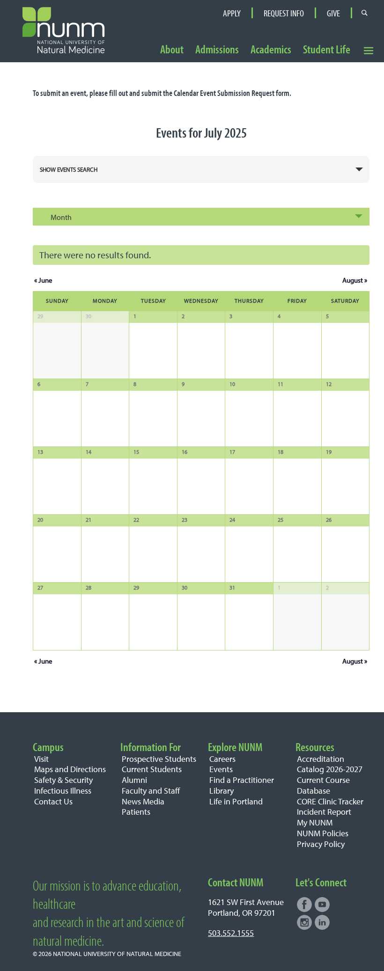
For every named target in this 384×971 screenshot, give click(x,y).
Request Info (284, 13)
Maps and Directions (70, 769)
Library (221, 790)
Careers (222, 758)
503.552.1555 (231, 932)
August (354, 280)
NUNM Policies (322, 833)
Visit (41, 758)
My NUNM (314, 822)
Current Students (152, 769)
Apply (232, 13)
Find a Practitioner (241, 779)
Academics (271, 49)
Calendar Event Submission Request (224, 93)
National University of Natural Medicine (117, 953)
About (172, 49)
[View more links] (368, 50)
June (43, 280)
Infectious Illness (62, 790)
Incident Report (324, 811)
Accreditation (320, 758)
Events (221, 769)
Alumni (134, 779)
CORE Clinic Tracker (330, 801)
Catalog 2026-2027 (329, 769)
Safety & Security (63, 779)
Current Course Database (323, 785)
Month (61, 217)
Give (333, 13)
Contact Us (53, 801)
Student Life (326, 49)
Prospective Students (159, 758)
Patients (136, 811)
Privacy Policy (321, 844)
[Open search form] (364, 12)
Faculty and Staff (151, 790)
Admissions (217, 49)
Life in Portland (236, 801)
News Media (143, 801)
